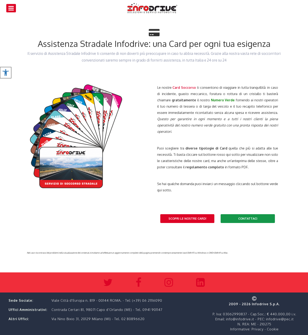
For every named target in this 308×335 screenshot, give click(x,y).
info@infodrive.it (240, 319)
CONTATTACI (247, 218)
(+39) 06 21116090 (147, 300)
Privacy (257, 329)
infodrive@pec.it (280, 319)
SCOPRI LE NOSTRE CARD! (187, 218)
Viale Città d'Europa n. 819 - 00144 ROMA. (87, 300)
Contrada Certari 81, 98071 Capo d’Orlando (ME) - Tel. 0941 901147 (107, 310)
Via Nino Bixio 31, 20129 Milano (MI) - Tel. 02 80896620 (98, 319)
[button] (5, 72)
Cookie (273, 329)
